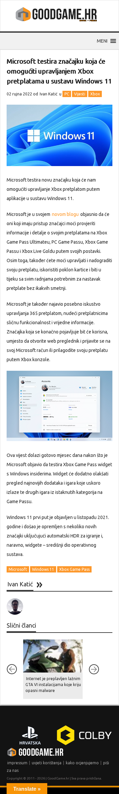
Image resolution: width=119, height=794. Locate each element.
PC (66, 94)
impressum (17, 763)
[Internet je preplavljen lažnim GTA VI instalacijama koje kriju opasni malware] (53, 656)
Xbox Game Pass (74, 569)
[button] (102, 41)
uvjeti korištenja (46, 763)
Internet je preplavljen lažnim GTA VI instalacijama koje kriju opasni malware (53, 684)
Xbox (95, 94)
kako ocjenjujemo (82, 763)
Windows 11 (43, 569)
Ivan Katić (49, 94)
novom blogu (65, 214)
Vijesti (79, 94)
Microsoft (18, 569)
